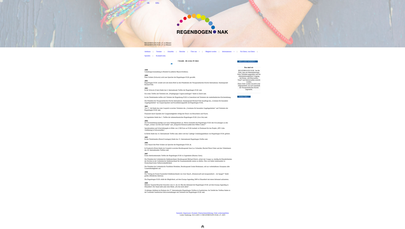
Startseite (179, 213)
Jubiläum (147, 51)
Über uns (194, 51)
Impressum (187, 213)
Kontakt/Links (161, 56)
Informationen (227, 51)
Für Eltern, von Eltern (247, 51)
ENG (157, 3)
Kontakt (195, 213)
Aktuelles (170, 51)
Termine (159, 51)
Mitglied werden (210, 51)
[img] (202, 23)
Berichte (182, 51)
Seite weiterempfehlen (221, 213)
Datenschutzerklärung (205, 213)
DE (148, 3)
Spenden (147, 56)
